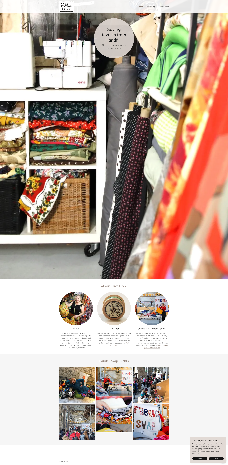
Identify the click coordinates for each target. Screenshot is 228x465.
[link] (66, 6)
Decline (200, 458)
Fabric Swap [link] (150, 7)
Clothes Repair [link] (163, 7)
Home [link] (141, 7)
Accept (216, 458)
